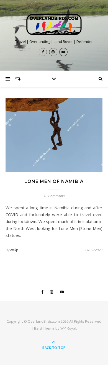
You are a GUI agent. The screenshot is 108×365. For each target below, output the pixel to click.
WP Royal (68, 328)
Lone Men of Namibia (54, 181)
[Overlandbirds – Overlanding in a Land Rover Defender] (54, 24)
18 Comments (54, 195)
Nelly (14, 249)
